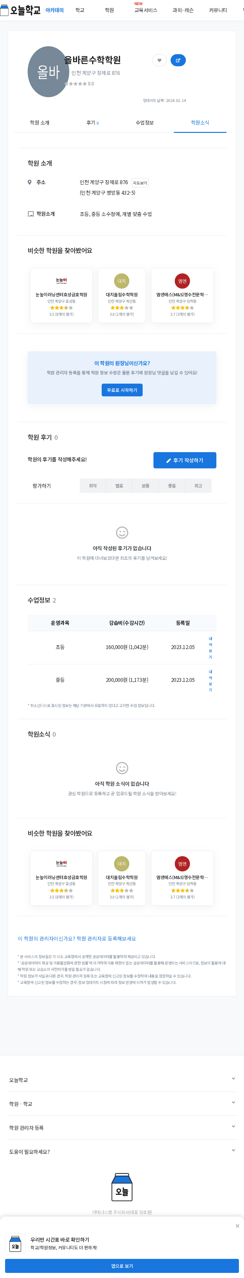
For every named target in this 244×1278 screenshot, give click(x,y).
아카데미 (55, 10)
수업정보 (145, 122)
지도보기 (140, 182)
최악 (93, 485)
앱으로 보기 (122, 1266)
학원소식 (200, 122)
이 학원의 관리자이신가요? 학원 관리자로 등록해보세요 (77, 938)
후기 (92, 122)
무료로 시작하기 (122, 390)
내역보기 (210, 648)
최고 (198, 485)
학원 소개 (40, 122)
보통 (146, 485)
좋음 (172, 485)
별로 (119, 485)
